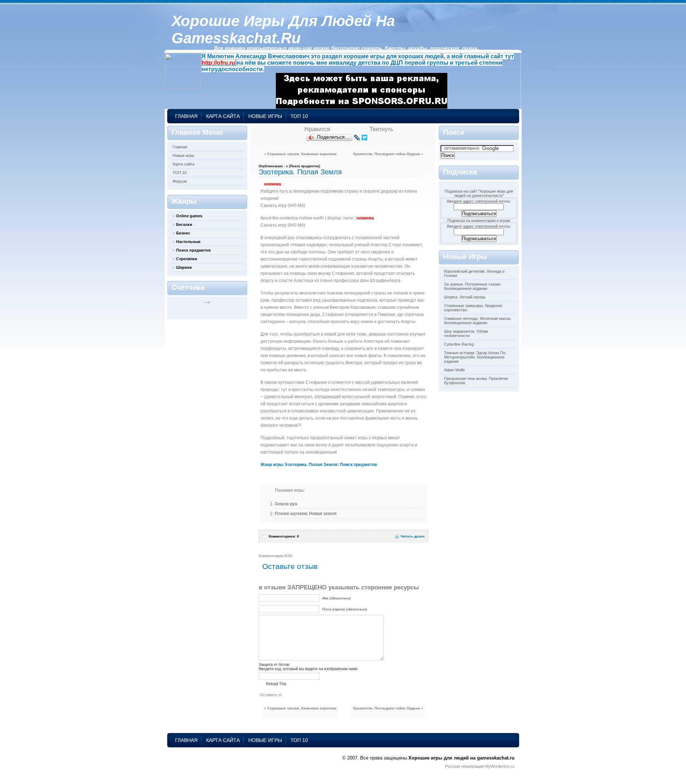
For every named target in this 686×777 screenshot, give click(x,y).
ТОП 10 (299, 116)
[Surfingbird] (364, 137)
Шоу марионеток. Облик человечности (466, 333)
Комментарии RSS (275, 556)
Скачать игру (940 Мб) (282, 205)
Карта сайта (223, 116)
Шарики (184, 267)
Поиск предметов (193, 250)
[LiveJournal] (357, 137)
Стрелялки (186, 259)
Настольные (188, 241)
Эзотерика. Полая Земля (300, 172)
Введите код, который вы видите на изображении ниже (308, 669)
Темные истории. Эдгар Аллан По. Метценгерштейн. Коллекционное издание (475, 357)
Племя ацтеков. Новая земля (306, 513)
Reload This (276, 684)
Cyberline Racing (459, 344)
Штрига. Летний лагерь (465, 297)
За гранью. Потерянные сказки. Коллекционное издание (472, 286)
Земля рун (286, 503)
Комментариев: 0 (284, 536)
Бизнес (183, 233)
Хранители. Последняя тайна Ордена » (388, 154)
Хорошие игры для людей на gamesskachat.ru (283, 29)
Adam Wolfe (454, 370)
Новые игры (265, 116)
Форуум (180, 181)
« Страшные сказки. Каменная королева (300, 154)
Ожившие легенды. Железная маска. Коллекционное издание (477, 320)
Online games (189, 216)
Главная (186, 116)
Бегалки (184, 224)
